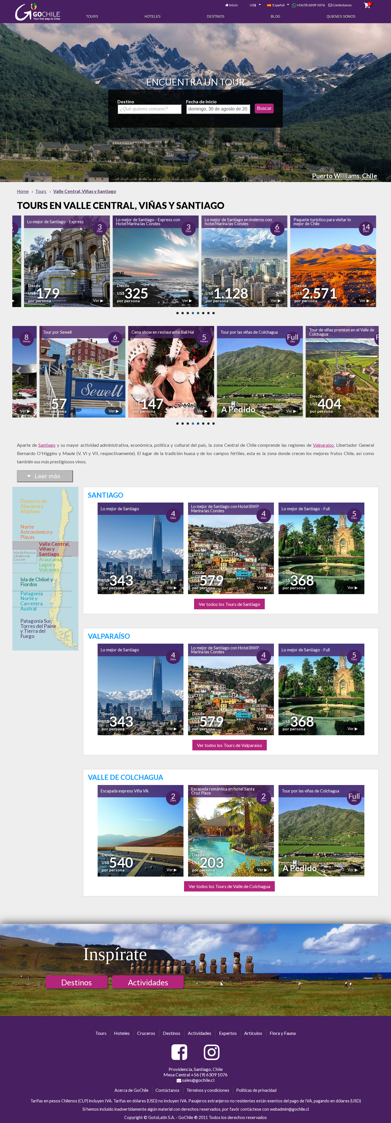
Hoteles (153, 17)
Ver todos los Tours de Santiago (229, 604)
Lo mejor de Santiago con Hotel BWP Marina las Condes (225, 508)
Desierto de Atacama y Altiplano (33, 506)
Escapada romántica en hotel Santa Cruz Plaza (222, 790)
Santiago (47, 445)
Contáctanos (342, 5)
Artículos (253, 1033)
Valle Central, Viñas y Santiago (54, 549)
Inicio (233, 5)
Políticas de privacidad (256, 1090)
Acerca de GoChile (131, 1090)
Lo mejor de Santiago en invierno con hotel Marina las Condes (226, 221)
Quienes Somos (341, 17)
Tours (92, 17)
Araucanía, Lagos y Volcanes (51, 564)
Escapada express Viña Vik (125, 790)
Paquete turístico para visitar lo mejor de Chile (310, 221)
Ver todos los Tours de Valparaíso (229, 745)
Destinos (215, 17)
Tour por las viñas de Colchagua (222, 332)
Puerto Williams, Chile (344, 176)
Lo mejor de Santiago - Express (44, 221)
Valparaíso (323, 445)
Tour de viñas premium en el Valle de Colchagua (314, 331)
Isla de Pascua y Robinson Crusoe (24, 556)
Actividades (148, 982)
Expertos (228, 1033)
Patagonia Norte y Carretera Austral (31, 601)
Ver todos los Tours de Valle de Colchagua (229, 886)
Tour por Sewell (30, 332)
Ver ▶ (86, 300)
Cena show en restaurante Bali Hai (135, 332)
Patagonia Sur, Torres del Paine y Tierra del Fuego (38, 628)
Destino (125, 101)
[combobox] (252, 5)
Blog (275, 17)
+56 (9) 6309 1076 (310, 5)
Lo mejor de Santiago (120, 508)
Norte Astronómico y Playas (36, 532)
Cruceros (146, 1033)
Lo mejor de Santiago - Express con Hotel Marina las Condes (136, 221)
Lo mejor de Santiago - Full (306, 508)
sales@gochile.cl (197, 1080)
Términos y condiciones (207, 1090)
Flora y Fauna (283, 1033)
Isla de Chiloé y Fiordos (36, 582)
